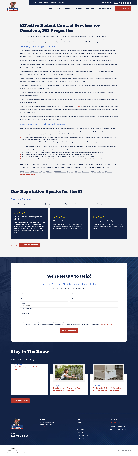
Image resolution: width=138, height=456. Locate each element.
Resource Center (36, 3)
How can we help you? (26, 313)
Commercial (80, 429)
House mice (76, 107)
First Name (23, 293)
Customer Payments (57, 3)
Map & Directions (45, 427)
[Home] (12, 6)
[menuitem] (9, 453)
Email (71, 298)
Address (23, 303)
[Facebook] (111, 422)
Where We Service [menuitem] (104, 9)
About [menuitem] (58, 9)
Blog (46, 3)
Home (79, 422)
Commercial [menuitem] (79, 9)
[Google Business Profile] (115, 422)
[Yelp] (119, 422)
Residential (80, 426)
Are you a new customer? (27, 308)
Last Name (72, 293)
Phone (22, 298)
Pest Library (80, 432)
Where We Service (82, 435)
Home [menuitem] (50, 9)
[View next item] (16, 245)
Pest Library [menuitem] (90, 9)
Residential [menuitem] (67, 9)
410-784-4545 (122, 2)
